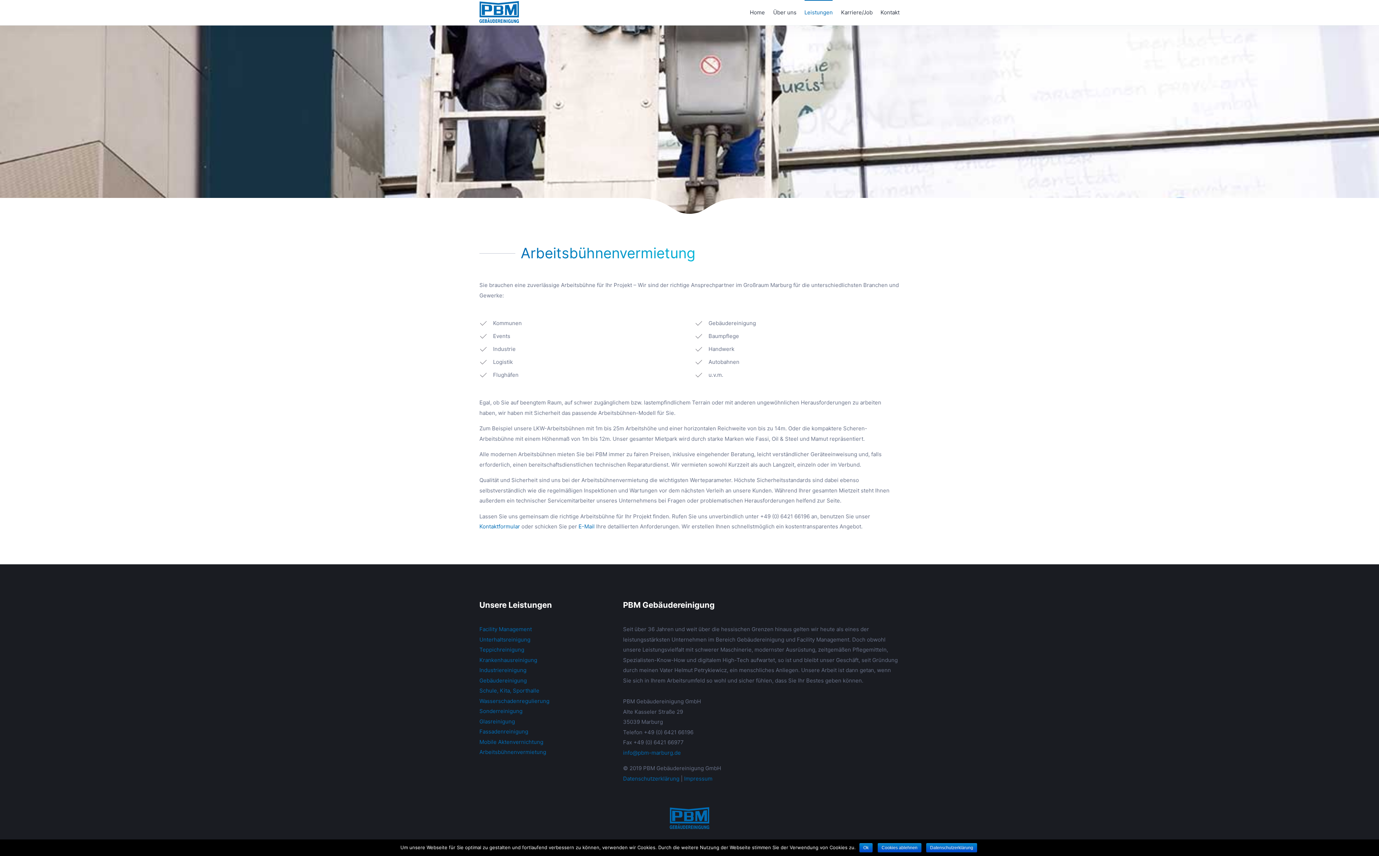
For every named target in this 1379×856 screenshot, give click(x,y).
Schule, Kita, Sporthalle (509, 690)
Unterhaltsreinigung (504, 639)
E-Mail (587, 526)
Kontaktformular (499, 526)
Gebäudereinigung (503, 680)
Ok (866, 847)
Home (757, 12)
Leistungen (818, 12)
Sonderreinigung (501, 711)
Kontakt (890, 12)
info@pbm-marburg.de (652, 752)
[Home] (689, 818)
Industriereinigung (502, 670)
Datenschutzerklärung (651, 778)
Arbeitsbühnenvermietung (512, 752)
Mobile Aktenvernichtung (511, 742)
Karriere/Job (857, 12)
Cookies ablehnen (900, 847)
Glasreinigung (497, 721)
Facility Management (505, 629)
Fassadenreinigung (503, 731)
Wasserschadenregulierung (514, 701)
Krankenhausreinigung (508, 660)
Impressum (698, 778)
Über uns (785, 12)
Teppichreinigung (501, 649)
